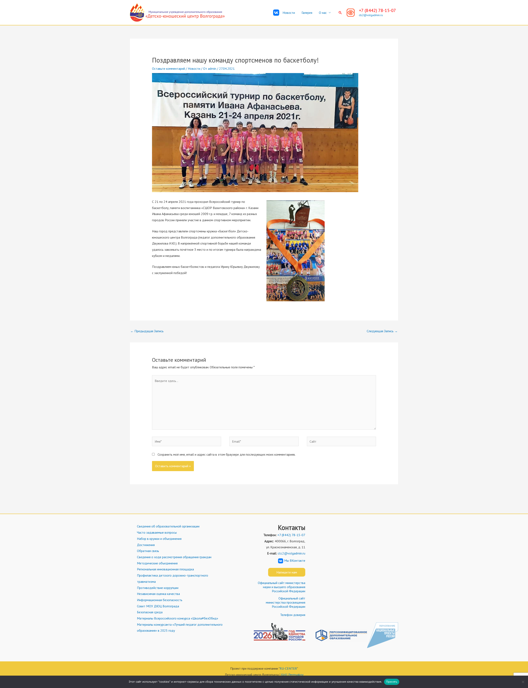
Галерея (307, 13)
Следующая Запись (382, 331)
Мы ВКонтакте (294, 560)
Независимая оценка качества (158, 594)
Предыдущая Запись (147, 331)
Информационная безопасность (159, 600)
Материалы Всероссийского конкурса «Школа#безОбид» (177, 618)
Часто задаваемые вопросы (157, 532)
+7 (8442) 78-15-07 (377, 10)
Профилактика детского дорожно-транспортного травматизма (172, 578)
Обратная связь (148, 551)
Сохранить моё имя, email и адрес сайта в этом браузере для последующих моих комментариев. (227, 454)
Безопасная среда (150, 612)
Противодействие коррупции (157, 588)
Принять (391, 681)
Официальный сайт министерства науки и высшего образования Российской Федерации (281, 587)
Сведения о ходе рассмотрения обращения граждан (174, 557)
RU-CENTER (288, 668)
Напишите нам (286, 572)
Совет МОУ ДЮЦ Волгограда (158, 606)
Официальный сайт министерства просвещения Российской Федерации (285, 602)
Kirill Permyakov (292, 675)
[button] (340, 13)
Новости (289, 13)
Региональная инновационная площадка (165, 569)
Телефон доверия (292, 615)
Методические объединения (157, 563)
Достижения (146, 545)
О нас (323, 13)
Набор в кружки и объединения (159, 539)
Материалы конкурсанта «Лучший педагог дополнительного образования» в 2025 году (180, 627)
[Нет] (523, 682)
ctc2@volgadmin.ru (371, 15)
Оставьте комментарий (168, 68)
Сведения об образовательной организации (168, 526)
